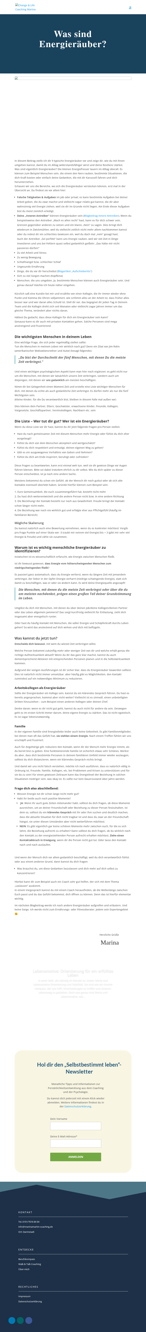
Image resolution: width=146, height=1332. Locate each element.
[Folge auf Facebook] (28, 1320)
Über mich (23, 1269)
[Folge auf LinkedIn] (11, 1320)
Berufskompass (26, 1259)
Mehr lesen (73, 1006)
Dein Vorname (58, 1118)
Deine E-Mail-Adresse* (63, 1136)
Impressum (24, 1296)
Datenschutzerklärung (77, 1106)
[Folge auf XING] (20, 1320)
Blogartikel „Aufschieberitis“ (74, 271)
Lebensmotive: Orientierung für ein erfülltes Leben (73, 972)
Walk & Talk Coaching (29, 1264)
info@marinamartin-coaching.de (35, 1226)
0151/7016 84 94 (30, 1221)
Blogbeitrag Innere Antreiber (101, 215)
